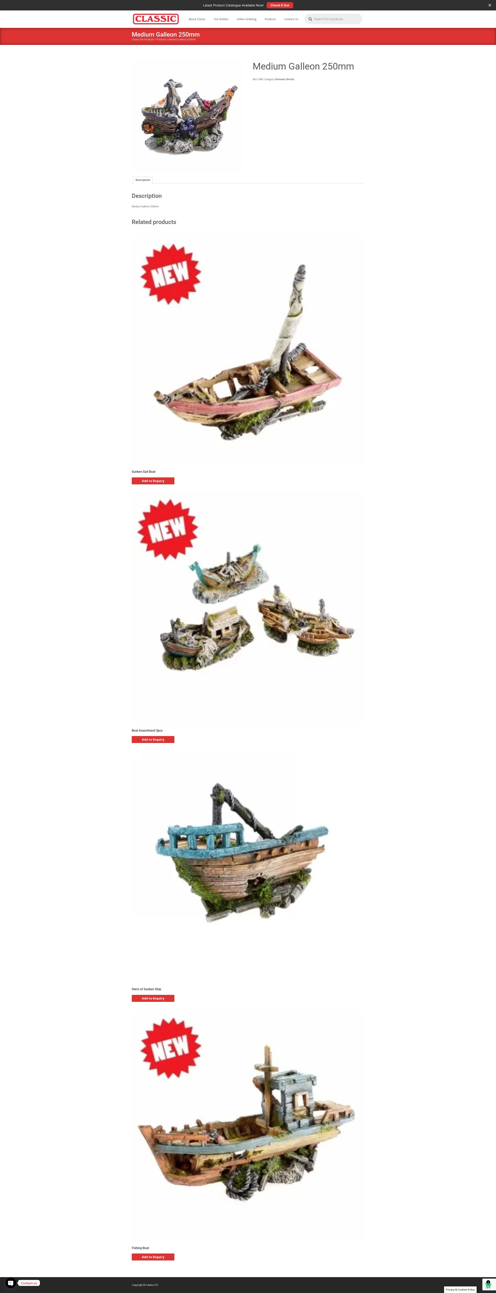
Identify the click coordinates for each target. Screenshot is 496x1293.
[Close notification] (489, 5)
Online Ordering (246, 19)
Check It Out (279, 5)
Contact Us (291, 19)
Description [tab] (143, 180)
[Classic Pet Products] (153, 18)
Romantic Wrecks (284, 79)
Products (270, 19)
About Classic (197, 19)
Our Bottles (221, 19)
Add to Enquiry (153, 481)
